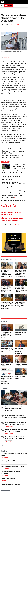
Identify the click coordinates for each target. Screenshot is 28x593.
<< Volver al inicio (5, 446)
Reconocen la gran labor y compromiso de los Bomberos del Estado (16, 430)
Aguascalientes (6, 462)
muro (24, 10)
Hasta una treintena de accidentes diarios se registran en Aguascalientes (15, 416)
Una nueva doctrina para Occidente (21, 365)
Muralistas (19, 10)
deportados (13, 10)
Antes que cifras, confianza (6, 365)
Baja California (5, 10)
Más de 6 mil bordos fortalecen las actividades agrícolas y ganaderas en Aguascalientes (15, 438)
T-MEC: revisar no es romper (20, 377)
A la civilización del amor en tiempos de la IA (7, 349)
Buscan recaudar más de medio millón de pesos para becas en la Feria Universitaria (15, 408)
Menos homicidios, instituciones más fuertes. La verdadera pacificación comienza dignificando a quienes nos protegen (7, 380)
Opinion (4, 480)
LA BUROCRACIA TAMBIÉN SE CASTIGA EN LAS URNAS (6, 335)
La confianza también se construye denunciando (19, 350)
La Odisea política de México (20, 333)
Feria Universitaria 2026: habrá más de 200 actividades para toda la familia (15, 423)
